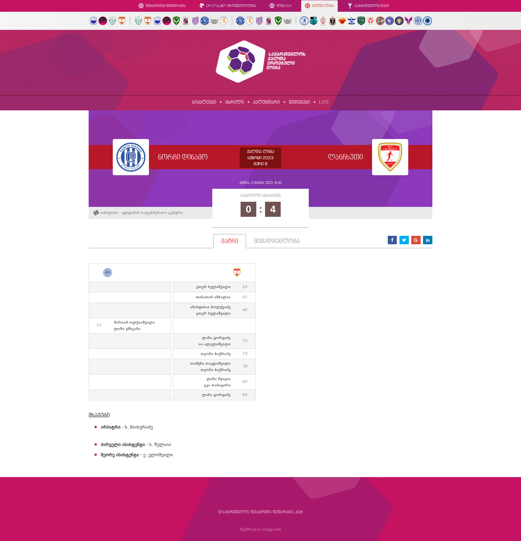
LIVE (324, 102)
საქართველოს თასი (371, 6)
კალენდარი (266, 102)
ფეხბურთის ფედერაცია (165, 6)
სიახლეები (204, 102)
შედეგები (299, 102)
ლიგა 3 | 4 (284, 6)
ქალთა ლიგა (322, 6)
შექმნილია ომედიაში (260, 529)
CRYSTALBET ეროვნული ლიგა (231, 6)
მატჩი (229, 241)
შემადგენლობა (277, 241)
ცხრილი (234, 102)
